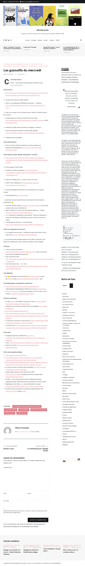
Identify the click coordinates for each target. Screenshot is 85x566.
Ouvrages (33, 40)
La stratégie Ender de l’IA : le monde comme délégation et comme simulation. (71, 49)
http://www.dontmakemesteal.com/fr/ (17, 311)
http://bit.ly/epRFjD (11, 213)
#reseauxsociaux (27, 183)
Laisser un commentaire (38, 520)
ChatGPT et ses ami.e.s (69, 312)
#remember (38, 148)
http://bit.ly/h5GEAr (27, 323)
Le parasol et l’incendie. (30, 47)
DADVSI (65, 333)
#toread (39, 289)
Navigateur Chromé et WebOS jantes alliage (31, 551)
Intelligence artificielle (68, 377)
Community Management (69, 320)
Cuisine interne (67, 330)
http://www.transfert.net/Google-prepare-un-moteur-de (22, 120)
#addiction (36, 183)
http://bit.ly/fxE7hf (11, 391)
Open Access (66, 399)
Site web (6, 501)
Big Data (65, 310)
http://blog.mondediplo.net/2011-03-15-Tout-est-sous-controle (24, 386)
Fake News (65, 354)
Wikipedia (65, 444)
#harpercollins (39, 320)
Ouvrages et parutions (69, 404)
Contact (45, 40)
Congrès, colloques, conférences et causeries (71, 324)
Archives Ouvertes (68, 301)
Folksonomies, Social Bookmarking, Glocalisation (16, 64)
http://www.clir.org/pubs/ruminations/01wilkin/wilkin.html (22, 286)
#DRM (46, 320)
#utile (42, 343)
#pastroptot (9, 304)
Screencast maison (68, 423)
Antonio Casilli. (74, 134)
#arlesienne (16, 304)
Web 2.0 (65, 439)
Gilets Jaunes (66, 366)
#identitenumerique (11, 347)
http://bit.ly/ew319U (40, 367)
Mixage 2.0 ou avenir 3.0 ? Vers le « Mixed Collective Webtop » (12, 552)
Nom (5, 493)
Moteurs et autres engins (20, 66)
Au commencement (68, 304)
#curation (44, 160)
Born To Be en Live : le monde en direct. (70, 551)
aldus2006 (12, 301)
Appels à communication (69, 299)
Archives (52, 40)
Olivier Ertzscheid (8, 74)
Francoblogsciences (68, 364)
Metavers (65, 388)
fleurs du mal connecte (69, 356)
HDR (64, 372)
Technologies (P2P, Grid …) (70, 431)
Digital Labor (66, 336)
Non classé (66, 396)
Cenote (38, 563)
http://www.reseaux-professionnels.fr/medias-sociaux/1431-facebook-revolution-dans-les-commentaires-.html (26, 173)
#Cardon (8, 162)
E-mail (29, 493)
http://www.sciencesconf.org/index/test (22, 343)
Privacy (65, 415)
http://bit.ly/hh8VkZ (11, 133)
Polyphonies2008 (67, 412)
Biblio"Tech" (66, 307)
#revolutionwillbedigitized (25, 213)
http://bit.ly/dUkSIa (40, 301)
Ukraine (65, 434)
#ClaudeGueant (10, 370)
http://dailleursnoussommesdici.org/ (16, 355)
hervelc (21, 384)
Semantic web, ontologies (70, 426)
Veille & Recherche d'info (69, 436)
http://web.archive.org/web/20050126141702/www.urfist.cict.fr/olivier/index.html (30, 259)
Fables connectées (68, 351)
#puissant (37, 343)
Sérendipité (66, 428)
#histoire (41, 120)
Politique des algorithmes (69, 407)
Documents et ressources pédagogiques (70, 342)
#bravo (46, 343)
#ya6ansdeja (10, 261)
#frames (18, 268)
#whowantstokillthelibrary (13, 323)
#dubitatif (21, 133)
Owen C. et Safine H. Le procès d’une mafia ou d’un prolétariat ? (12, 48)
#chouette (9, 340)
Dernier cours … (10, 448)
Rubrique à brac (43, 66)
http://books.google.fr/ (12, 291)
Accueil (27, 40)
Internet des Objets (68, 380)
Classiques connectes (69, 315)
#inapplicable (42, 328)
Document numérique (68, 338)
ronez (10, 379)
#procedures (19, 377)
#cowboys (45, 316)
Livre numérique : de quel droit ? (51, 550)
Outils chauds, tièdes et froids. (71, 401)
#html (7, 268)
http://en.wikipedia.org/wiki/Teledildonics (25, 235)
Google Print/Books (36, 64)
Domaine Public (67, 346)
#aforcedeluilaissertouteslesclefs (34, 133)
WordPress (58, 563)
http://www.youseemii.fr (24, 345)
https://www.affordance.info (23, 431)
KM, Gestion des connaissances (71, 382)
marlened (18, 279)
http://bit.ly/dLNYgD (34, 205)
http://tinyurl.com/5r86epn (13, 374)
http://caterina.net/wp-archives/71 (16, 185)
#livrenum (38, 316)
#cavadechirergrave (23, 294)
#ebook (33, 320)
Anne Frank (66, 296)
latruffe (23, 391)
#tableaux (13, 268)
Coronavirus (66, 328)
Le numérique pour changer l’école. (37, 449)
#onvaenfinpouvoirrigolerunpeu (30, 279)
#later (44, 289)
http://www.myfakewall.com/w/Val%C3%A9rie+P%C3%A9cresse (25, 225)
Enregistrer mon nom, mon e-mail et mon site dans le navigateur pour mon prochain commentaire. (25, 511)
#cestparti (14, 294)
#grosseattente (25, 304)
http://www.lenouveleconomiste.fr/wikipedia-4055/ (21, 252)
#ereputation (35, 345)
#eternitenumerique (11, 123)
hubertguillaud (24, 205)
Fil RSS (57, 40)
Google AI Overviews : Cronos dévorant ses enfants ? (51, 48)
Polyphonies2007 (67, 409)
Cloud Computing (67, 318)
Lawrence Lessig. (71, 106)
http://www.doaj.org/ (17, 85)
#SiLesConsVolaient (21, 370)
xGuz (7, 215)
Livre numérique (7, 66)
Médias (40, 40)
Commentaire (7, 467)
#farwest (8, 318)
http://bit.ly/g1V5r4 (28, 148)
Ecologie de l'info (67, 348)
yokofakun (10, 279)
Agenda (65, 293)
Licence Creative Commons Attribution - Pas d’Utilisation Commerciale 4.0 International (70, 79)
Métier (64, 391)
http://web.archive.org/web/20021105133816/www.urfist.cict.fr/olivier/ (27, 266)
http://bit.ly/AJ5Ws (11, 150)
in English (65, 374)
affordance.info (43, 30)
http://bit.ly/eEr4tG (22, 195)
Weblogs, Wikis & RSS (68, 442)
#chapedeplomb (10, 377)
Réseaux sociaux (33, 66)
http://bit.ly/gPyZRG (34, 276)
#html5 (31, 294)
